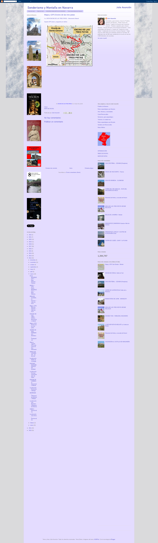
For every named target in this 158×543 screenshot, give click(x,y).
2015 (30, 251)
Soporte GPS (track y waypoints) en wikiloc (55, 21)
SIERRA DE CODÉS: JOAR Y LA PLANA (116, 240)
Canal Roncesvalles (103, 114)
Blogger (113, 539)
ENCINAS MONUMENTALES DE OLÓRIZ (33, 366)
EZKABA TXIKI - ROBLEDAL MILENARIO (116, 316)
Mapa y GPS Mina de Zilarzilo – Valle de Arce (33, 308)
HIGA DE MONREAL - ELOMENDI (114, 180)
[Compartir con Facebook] (69, 113)
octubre (32, 264)
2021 (30, 237)
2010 (30, 430)
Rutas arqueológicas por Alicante (106, 122)
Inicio (70, 168)
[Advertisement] (111, 71)
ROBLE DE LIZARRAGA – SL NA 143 (33, 354)
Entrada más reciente (51, 168)
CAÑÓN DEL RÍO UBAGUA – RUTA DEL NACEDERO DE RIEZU (116, 189)
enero (32, 425)
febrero (32, 422)
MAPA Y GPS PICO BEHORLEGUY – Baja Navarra (33, 290)
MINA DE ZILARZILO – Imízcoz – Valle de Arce (33, 300)
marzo (32, 274)
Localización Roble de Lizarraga (33, 360)
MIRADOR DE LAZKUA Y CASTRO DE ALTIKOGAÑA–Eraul (115, 232)
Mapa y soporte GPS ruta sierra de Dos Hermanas (33, 346)
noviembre (33, 262)
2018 (30, 244)
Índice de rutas (31, 11)
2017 (30, 246)
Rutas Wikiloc (101, 127)
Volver (46, 107)
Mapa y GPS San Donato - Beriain (114, 264)
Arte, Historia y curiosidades (105, 111)
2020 (30, 239)
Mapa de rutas (40, 11)
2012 (30, 258)
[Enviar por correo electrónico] (64, 113)
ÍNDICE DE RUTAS (103, 153)
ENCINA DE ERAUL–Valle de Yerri (114, 273)
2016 (30, 248)
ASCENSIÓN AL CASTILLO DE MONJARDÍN (117, 341)
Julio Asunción (111, 18)
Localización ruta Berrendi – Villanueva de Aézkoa (33, 403)
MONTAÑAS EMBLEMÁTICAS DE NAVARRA (55, 11)
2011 (30, 428)
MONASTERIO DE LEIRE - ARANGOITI (116, 298)
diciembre (33, 260)
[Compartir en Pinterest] (71, 113)
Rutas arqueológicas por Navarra (75, 11)
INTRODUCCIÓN (102, 151)
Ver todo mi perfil (102, 38)
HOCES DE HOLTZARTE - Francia (114, 172)
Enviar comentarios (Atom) (73, 172)
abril (31, 271)
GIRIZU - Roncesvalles (33, 410)
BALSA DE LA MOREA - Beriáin (113, 214)
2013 (30, 255)
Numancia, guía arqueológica (105, 117)
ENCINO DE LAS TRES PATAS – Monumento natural (33, 317)
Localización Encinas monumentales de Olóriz (33, 374)
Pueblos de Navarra (103, 106)
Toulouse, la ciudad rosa (104, 119)
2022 (30, 234)
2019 (30, 241)
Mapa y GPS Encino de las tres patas (33, 325)
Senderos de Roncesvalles (105, 124)
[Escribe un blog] (66, 113)
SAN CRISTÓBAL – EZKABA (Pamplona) (116, 163)
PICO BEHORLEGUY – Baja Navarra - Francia (33, 279)
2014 (30, 253)
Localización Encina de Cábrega (33, 389)
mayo (32, 269)
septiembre (33, 267)
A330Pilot (96, 539)
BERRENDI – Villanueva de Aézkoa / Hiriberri (33, 395)
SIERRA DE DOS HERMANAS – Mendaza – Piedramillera (33, 335)
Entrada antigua (89, 168)
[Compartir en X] (68, 113)
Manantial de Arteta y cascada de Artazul (116, 197)
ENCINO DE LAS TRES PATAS (65, 103)
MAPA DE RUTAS (49, 108)
